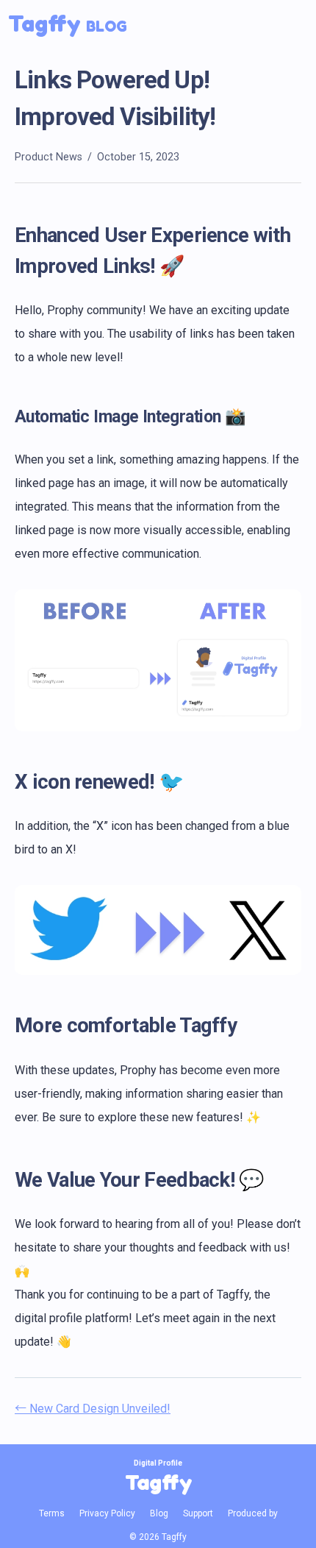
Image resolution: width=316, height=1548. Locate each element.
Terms (52, 1513)
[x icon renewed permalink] (7, 782)
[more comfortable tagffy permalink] (7, 1025)
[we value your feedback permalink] (7, 1180)
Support (198, 1513)
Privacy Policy (107, 1513)
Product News (48, 157)
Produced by (253, 1513)
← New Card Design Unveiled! (92, 1409)
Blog (159, 1513)
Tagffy (67, 23)
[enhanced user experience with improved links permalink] (7, 235)
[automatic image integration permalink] (7, 417)
